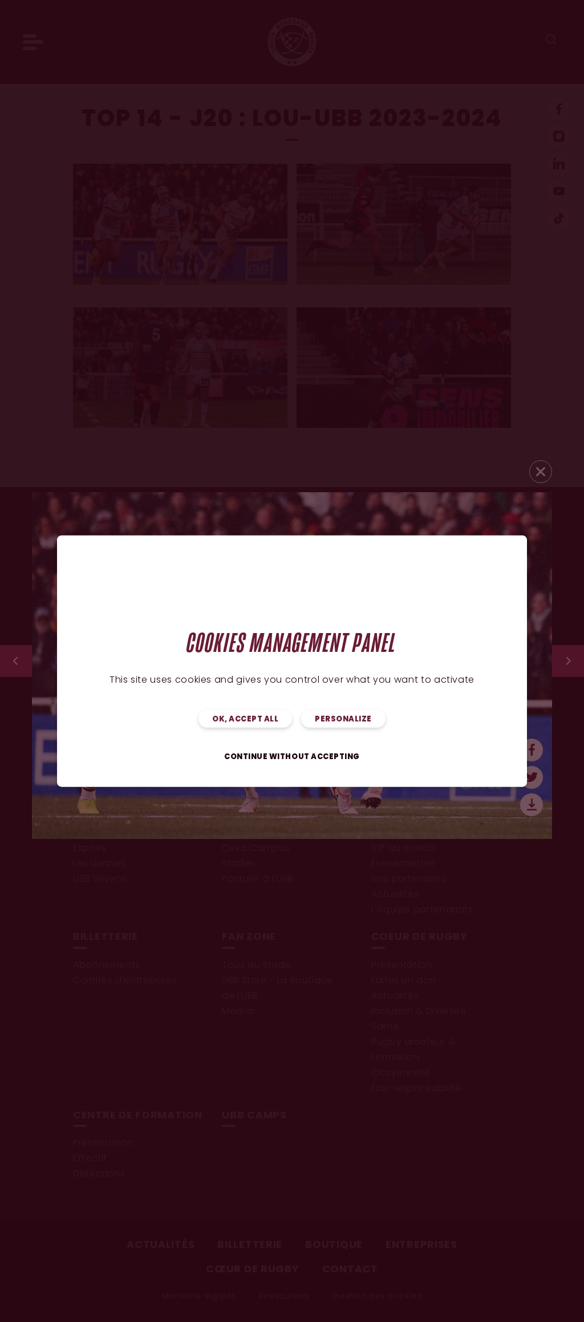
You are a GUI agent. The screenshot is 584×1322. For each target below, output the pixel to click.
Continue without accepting (292, 756)
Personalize (343, 719)
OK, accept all (245, 719)
